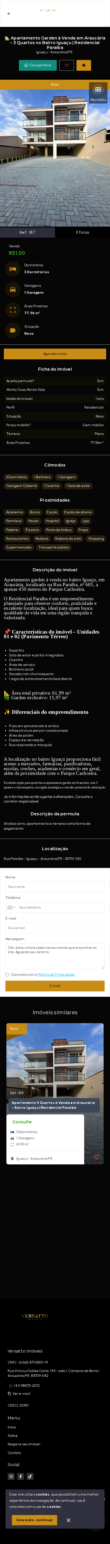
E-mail (55, 986)
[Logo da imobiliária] (34, 1317)
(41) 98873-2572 (27, 1386)
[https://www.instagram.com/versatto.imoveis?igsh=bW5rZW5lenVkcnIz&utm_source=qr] (11, 1476)
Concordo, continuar (34, 1520)
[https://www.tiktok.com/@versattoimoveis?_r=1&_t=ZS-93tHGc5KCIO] (30, 1476)
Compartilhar (40, 65)
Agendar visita (55, 354)
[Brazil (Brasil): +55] (11, 907)
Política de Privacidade (56, 974)
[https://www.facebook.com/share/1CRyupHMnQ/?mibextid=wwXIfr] (20, 1476)
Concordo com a (42, 974)
